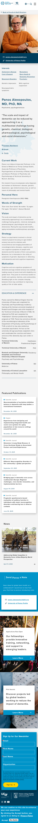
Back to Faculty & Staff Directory (14, 12)
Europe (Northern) (10, 145)
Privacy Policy (27, 815)
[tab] (19, 293)
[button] (31, 4)
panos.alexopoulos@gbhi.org (16, 57)
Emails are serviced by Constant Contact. (13, 779)
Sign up (10, 785)
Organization (9, 764)
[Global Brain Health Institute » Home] (10, 4)
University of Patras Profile (15, 60)
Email (5, 741)
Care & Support (7, 74)
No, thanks (14, 820)
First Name (8, 749)
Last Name (8, 756)
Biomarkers (24, 72)
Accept (5, 820)
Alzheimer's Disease (9, 72)
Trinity (6, 153)
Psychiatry (23, 79)
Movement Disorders (9, 79)
